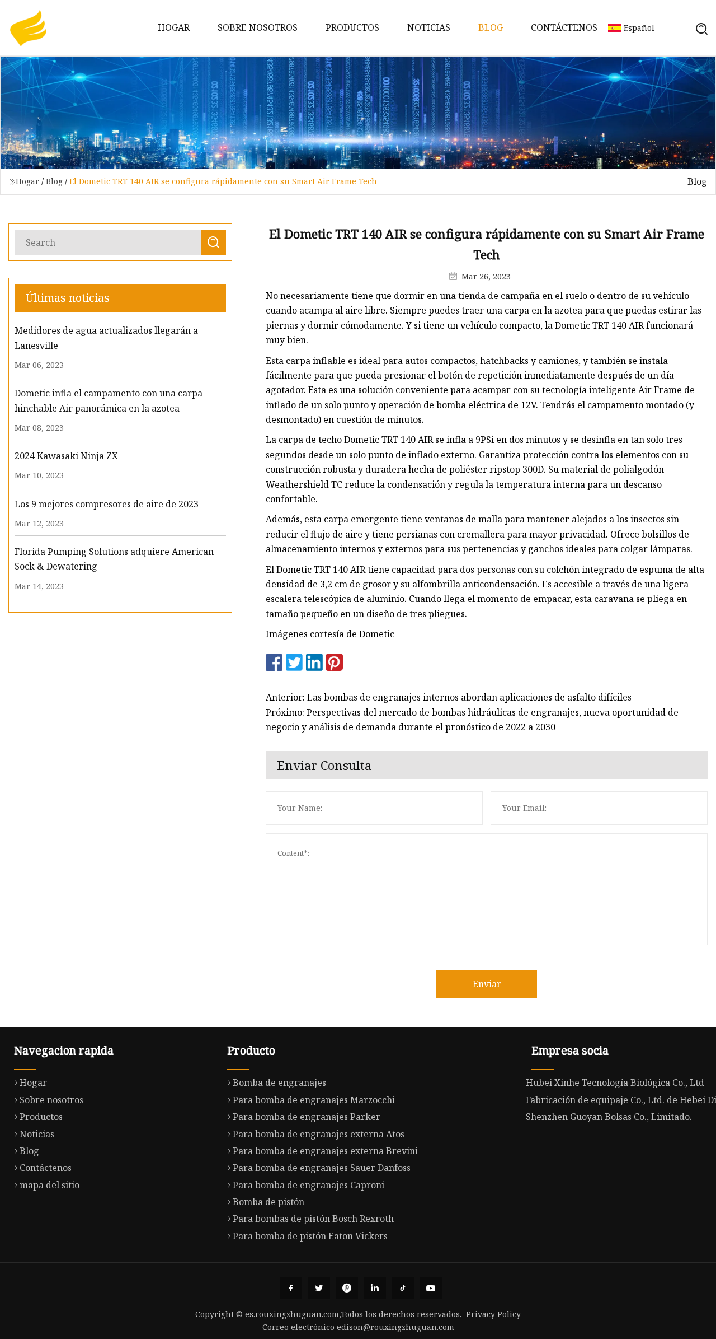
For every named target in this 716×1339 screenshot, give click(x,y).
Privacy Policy (493, 1314)
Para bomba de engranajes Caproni (308, 1185)
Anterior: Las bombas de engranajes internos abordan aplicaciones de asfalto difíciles (449, 697)
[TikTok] (403, 1288)
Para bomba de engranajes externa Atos (318, 1134)
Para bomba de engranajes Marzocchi (314, 1100)
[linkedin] (375, 1288)
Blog (490, 27)
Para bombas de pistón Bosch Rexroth (313, 1218)
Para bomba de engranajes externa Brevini (325, 1151)
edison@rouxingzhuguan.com (395, 1327)
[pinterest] (347, 1288)
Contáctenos (564, 27)
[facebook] (291, 1288)
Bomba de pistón (268, 1202)
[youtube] (431, 1288)
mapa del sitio (49, 1185)
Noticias (428, 27)
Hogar (174, 27)
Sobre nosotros (258, 27)
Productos (352, 27)
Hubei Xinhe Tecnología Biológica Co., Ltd (615, 1082)
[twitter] (319, 1288)
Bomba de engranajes (279, 1082)
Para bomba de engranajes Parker (306, 1117)
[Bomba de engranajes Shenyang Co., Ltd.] (28, 28)
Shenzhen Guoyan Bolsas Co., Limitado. (609, 1117)
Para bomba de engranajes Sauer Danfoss (322, 1167)
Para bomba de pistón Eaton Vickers (310, 1236)
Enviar (487, 984)
